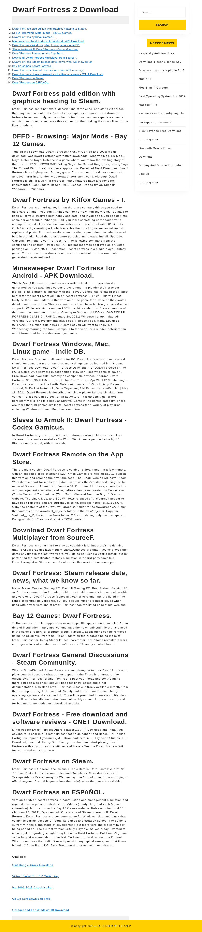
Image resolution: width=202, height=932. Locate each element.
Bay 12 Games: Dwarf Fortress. (32, 65)
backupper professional (155, 122)
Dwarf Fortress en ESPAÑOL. (30, 82)
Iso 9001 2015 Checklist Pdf (32, 887)
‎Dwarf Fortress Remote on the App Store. (38, 53)
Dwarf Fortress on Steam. (28, 78)
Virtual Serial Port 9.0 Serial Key (35, 876)
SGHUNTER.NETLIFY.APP (114, 925)
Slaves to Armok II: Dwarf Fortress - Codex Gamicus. (45, 49)
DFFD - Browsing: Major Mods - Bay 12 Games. (42, 32)
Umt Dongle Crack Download (32, 865)
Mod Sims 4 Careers (153, 87)
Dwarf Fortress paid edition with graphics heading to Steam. (49, 28)
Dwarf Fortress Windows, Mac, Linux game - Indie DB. (46, 45)
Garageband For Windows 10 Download (40, 909)
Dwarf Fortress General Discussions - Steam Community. (47, 70)
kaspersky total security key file (161, 113)
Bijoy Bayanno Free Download (160, 130)
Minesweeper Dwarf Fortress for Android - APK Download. (48, 41)
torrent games (149, 139)
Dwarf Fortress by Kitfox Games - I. (34, 36)
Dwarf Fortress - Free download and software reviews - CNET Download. (57, 74)
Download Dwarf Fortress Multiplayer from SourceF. (44, 57)
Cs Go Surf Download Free (31, 898)
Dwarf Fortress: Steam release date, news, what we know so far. (52, 61)
